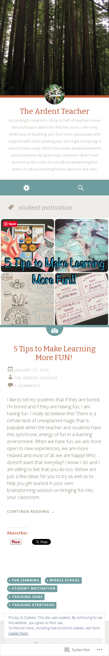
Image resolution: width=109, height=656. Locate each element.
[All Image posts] (54, 331)
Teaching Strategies (33, 605)
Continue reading (31, 511)
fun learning (25, 580)
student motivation (34, 588)
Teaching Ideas (27, 597)
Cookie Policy (18, 633)
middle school (65, 580)
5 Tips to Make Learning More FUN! (55, 353)
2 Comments (27, 385)
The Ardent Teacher (55, 111)
